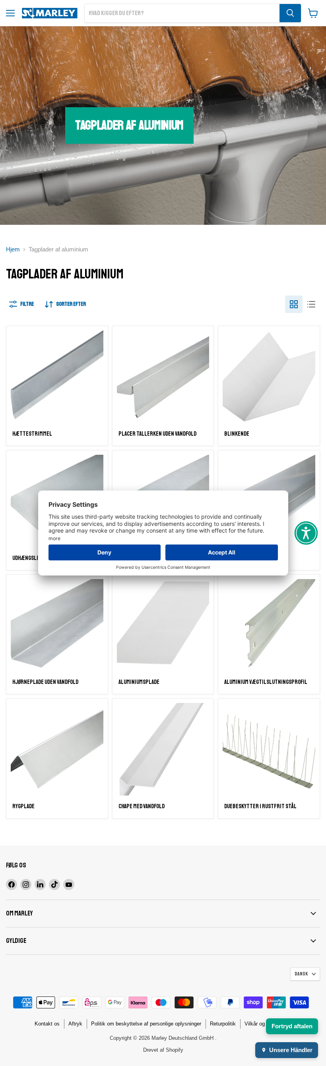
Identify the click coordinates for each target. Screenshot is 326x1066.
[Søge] (290, 13)
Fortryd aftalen (292, 1026)
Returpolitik (223, 1024)
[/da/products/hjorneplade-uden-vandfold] (57, 625)
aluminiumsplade (138, 682)
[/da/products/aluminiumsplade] (163, 625)
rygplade (23, 806)
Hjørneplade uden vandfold (45, 682)
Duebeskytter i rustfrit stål (260, 806)
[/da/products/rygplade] (57, 749)
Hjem (13, 249)
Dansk (301, 974)
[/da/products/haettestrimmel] (57, 376)
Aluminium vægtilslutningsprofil (265, 682)
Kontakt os (47, 1024)
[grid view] (294, 304)
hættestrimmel (32, 434)
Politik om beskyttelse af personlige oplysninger (146, 1024)
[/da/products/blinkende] (269, 376)
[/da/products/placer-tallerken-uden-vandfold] (163, 376)
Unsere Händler (290, 1050)
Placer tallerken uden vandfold (157, 434)
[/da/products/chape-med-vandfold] (163, 749)
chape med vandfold (141, 806)
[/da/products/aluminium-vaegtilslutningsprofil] (269, 625)
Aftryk (75, 1024)
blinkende (236, 434)
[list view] (311, 304)
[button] (306, 533)
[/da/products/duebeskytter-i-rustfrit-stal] (269, 749)
